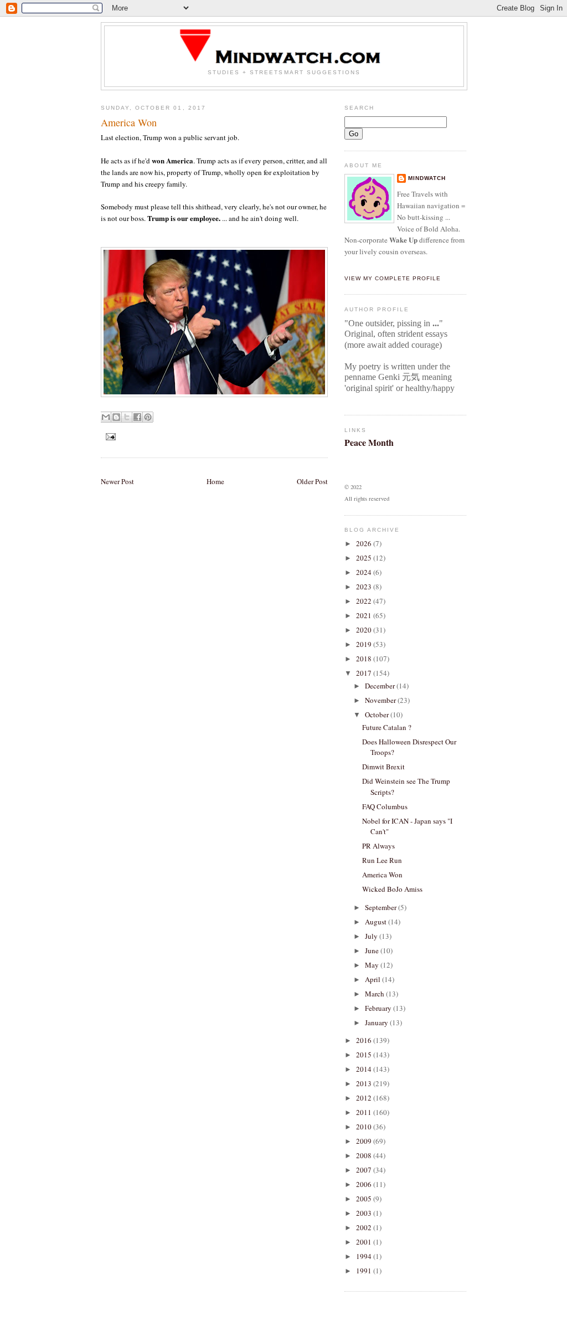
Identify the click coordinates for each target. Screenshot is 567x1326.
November (381, 700)
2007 (364, 1170)
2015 (364, 1055)
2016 (364, 1040)
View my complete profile (392, 278)
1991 (364, 1271)
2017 (364, 673)
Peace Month (369, 442)
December (380, 686)
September (381, 907)
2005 (364, 1199)
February (379, 1008)
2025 (364, 558)
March (375, 994)
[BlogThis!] (116, 417)
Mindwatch (427, 178)
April (373, 979)
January (377, 1022)
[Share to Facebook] (137, 417)
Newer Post (117, 481)
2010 (364, 1127)
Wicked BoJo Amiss (392, 889)
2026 (364, 543)
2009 (364, 1141)
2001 (364, 1242)
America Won (382, 875)
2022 (364, 601)
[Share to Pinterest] (147, 417)
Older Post (312, 481)
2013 (364, 1083)
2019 (364, 644)
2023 (364, 587)
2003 (364, 1213)
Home (215, 481)
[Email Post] (109, 436)
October (377, 714)
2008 (364, 1155)
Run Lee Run (382, 860)
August (376, 922)
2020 (364, 630)
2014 (364, 1069)
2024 (364, 572)
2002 (364, 1227)
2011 (364, 1112)
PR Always (378, 846)
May (372, 965)
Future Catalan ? (386, 727)
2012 (364, 1098)
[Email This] (105, 417)
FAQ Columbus (385, 806)
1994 (364, 1256)
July (372, 936)
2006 (364, 1184)
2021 (364, 615)
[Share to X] (126, 417)
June (372, 950)
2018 (364, 659)
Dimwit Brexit (383, 767)
